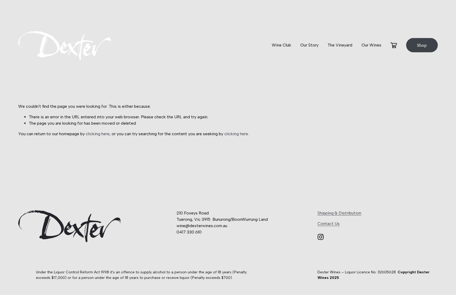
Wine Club (281, 45)
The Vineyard (339, 45)
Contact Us (328, 223)
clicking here (98, 133)
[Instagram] (320, 237)
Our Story (309, 45)
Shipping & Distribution (339, 213)
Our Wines (371, 45)
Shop (422, 45)
